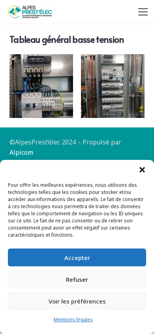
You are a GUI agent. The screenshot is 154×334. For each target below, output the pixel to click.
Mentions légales (73, 319)
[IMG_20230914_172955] (41, 86)
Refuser (77, 279)
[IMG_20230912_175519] (113, 86)
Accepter (77, 258)
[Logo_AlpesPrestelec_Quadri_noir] (30, 12)
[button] (142, 170)
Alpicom (21, 152)
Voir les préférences (77, 301)
